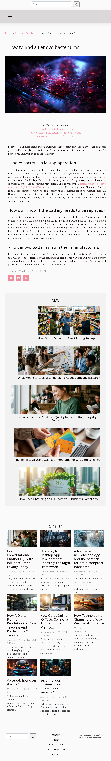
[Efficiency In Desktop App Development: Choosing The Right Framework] (55, 538)
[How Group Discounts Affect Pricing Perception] (69, 320)
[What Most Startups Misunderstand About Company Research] (59, 360)
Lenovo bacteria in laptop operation (55, 129)
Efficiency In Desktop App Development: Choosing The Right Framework (55, 559)
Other (55, 754)
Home (8, 33)
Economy (55, 734)
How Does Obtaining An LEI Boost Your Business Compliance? (59, 499)
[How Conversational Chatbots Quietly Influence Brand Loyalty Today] (55, 399)
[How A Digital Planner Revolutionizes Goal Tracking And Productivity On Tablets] (22, 602)
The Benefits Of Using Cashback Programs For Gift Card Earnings (57, 460)
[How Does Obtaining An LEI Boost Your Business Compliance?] (59, 481)
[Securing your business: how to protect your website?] (55, 667)
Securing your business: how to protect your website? (53, 686)
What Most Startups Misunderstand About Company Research (59, 378)
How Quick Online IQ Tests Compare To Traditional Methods (54, 621)
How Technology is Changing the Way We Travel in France (89, 619)
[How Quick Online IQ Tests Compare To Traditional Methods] (55, 602)
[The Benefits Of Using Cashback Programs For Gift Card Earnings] (57, 442)
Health (55, 739)
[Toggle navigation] (9, 16)
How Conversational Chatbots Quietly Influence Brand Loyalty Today (55, 418)
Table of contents (57, 125)
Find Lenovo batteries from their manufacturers (55, 136)
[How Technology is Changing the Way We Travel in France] (89, 602)
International (55, 744)
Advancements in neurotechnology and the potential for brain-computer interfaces (88, 559)
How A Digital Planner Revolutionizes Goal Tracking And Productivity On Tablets (22, 625)
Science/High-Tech (25, 33)
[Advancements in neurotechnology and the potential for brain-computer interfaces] (89, 538)
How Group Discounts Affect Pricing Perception (69, 338)
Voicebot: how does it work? (22, 682)
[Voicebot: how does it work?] (22, 667)
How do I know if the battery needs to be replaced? (55, 132)
